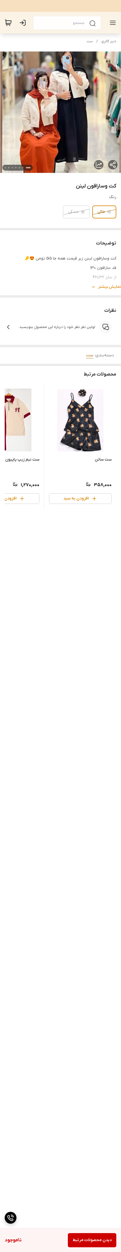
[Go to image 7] (5, 167)
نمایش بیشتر (109, 287)
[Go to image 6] (8, 167)
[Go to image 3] (19, 167)
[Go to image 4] (15, 167)
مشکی (73, 212)
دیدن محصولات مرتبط (92, 1240)
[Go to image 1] (28, 167)
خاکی (101, 212)
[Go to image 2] (22, 167)
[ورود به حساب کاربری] (23, 23)
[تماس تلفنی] (10, 1218)
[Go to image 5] (12, 167)
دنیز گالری (108, 41)
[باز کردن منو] (111, 22)
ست (90, 41)
